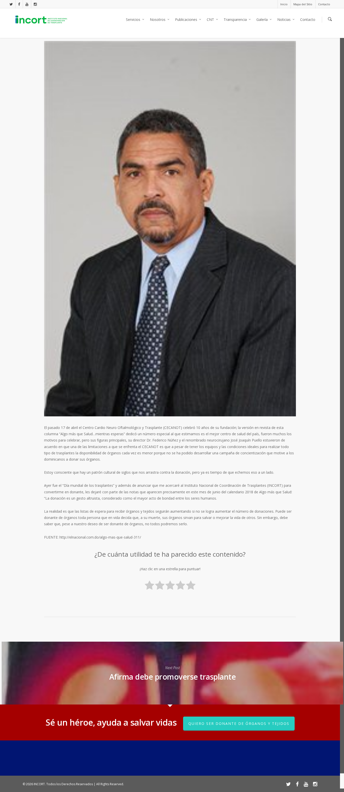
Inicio (284, 4)
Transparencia (235, 19)
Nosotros (157, 19)
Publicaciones (186, 19)
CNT (210, 19)
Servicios (133, 19)
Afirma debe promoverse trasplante (172, 673)
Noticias (284, 19)
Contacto (324, 4)
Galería (262, 19)
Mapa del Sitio (302, 4)
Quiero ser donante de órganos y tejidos (238, 723)
